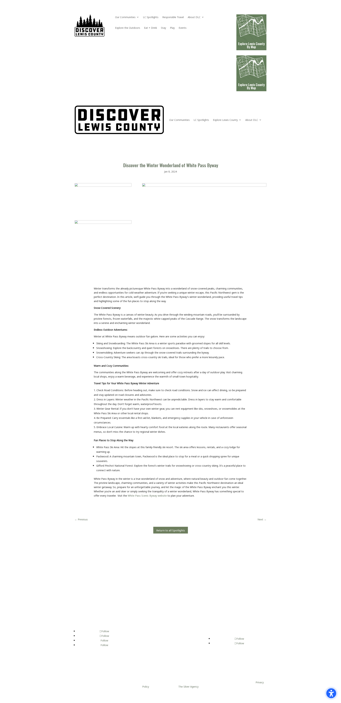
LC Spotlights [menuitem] (150, 17)
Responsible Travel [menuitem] (173, 17)
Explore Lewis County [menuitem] (225, 119)
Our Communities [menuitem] (125, 17)
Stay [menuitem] (163, 28)
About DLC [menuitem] (194, 17)
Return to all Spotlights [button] (170, 530)
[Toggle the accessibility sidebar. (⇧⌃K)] (331, 693)
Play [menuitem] (172, 28)
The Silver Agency (188, 686)
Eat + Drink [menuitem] (150, 28)
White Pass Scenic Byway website (147, 495)
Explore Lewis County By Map (251, 86)
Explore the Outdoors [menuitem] (127, 28)
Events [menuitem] (182, 28)
